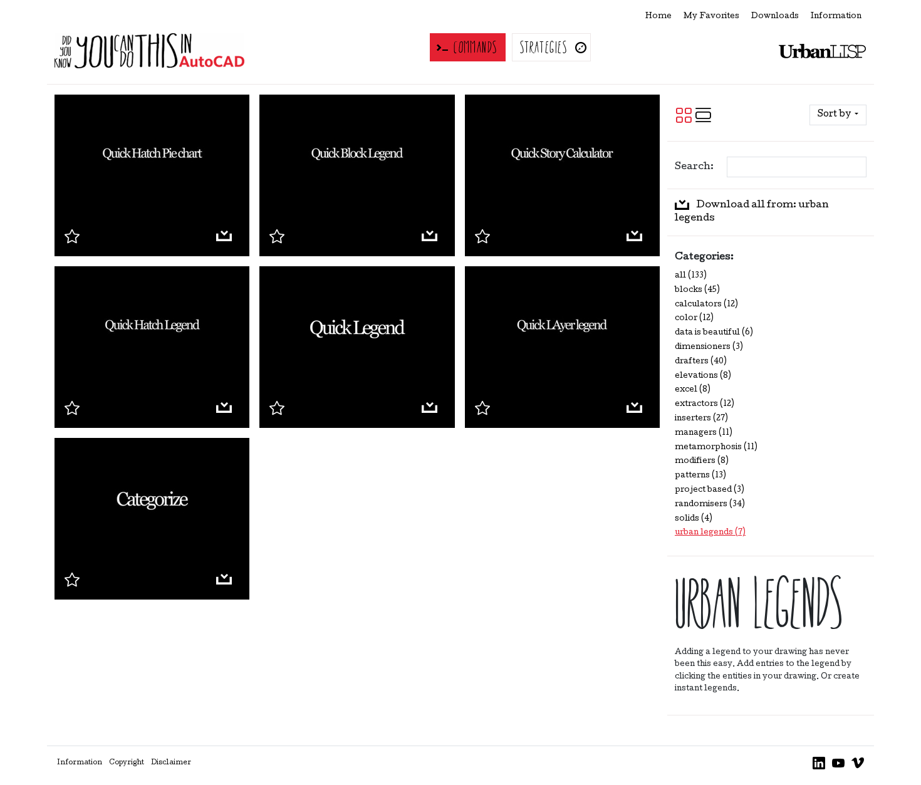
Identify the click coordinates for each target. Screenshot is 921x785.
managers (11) (703, 433)
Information (836, 17)
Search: (694, 167)
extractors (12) (704, 404)
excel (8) (692, 390)
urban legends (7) (710, 533)
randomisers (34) (710, 505)
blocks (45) (697, 290)
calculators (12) (706, 305)
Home (658, 17)
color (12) (694, 319)
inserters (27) (701, 419)
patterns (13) (700, 476)
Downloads (775, 17)
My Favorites (711, 17)
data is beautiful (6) (714, 333)
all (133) (691, 276)
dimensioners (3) (709, 347)
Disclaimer (171, 763)
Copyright (126, 763)
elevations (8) (703, 376)
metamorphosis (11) (716, 448)
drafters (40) (701, 362)
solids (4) (693, 519)
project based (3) (709, 490)
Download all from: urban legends (752, 212)
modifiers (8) (702, 461)
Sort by (835, 114)
